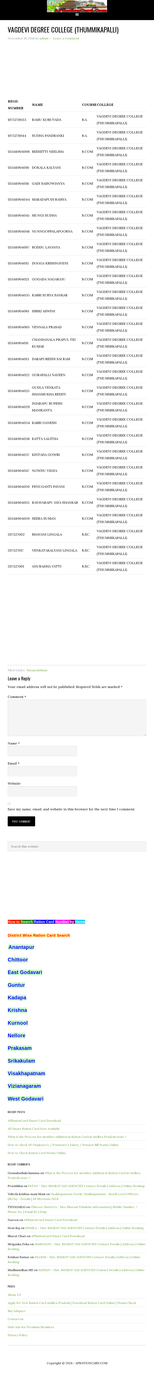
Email (14, 763)
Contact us (15, 1319)
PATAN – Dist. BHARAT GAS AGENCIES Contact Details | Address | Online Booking (86, 1186)
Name (14, 743)
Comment (17, 697)
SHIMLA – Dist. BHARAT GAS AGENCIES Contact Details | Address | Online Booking (84, 1228)
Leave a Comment (66, 38)
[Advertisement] (77, 71)
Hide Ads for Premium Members (31, 1327)
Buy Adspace (17, 1311)
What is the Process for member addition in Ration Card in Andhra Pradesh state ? (67, 1137)
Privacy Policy (17, 1335)
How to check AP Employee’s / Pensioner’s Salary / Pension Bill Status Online (63, 1145)
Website (14, 783)
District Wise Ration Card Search (39, 935)
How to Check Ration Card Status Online (37, 1153)
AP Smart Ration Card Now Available (34, 1129)
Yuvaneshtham (36, 670)
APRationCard (77, 6)
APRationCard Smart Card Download (34, 1120)
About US (14, 1295)
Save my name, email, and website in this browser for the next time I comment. (71, 809)
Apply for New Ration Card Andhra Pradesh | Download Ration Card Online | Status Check (72, 1303)
